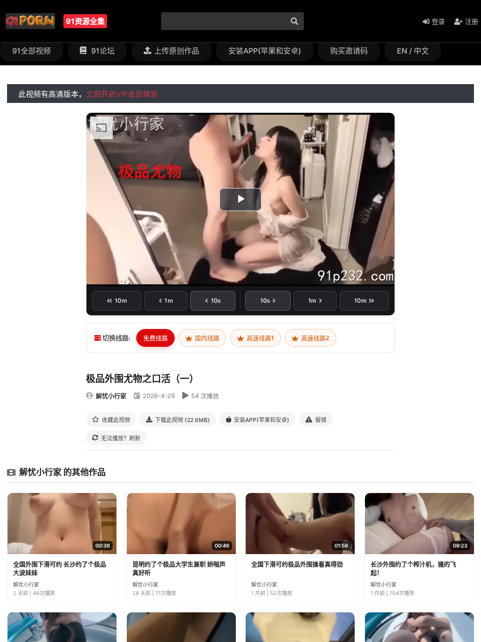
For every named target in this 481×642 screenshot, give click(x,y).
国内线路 (206, 338)
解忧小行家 (111, 395)
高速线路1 (259, 338)
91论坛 (102, 50)
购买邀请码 (349, 50)
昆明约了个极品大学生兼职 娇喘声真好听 (178, 568)
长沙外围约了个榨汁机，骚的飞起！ (413, 568)
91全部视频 (31, 50)
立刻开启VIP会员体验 (122, 94)
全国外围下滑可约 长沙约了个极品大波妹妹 (59, 568)
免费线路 (155, 338)
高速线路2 (314, 338)
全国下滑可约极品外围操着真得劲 (297, 564)
